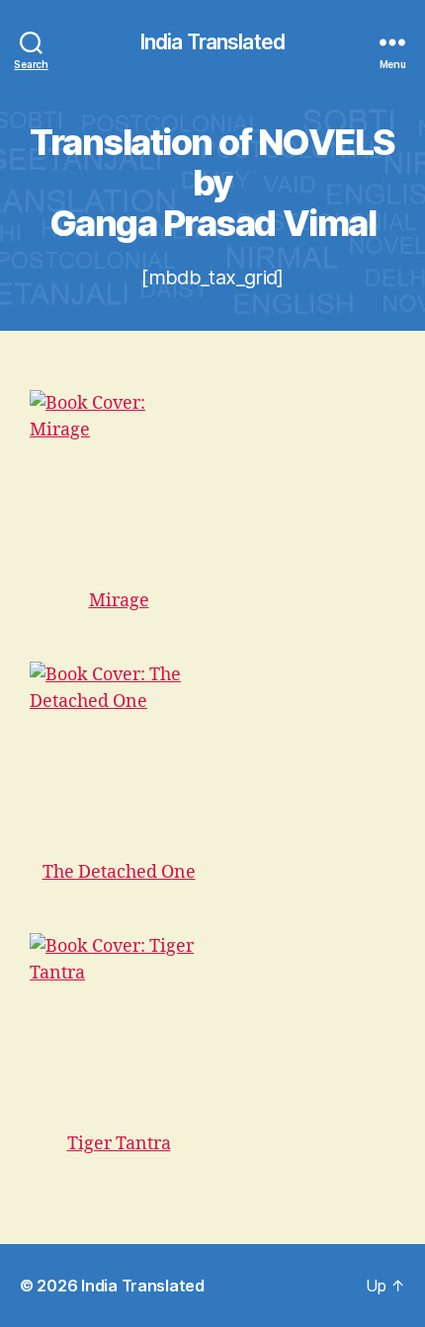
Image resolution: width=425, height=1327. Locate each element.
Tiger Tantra (119, 1143)
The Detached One (119, 872)
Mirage (119, 600)
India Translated (212, 42)
